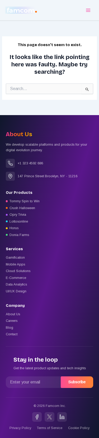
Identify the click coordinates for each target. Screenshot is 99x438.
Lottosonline (19, 221)
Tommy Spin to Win (25, 201)
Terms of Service (49, 428)
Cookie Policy (78, 428)
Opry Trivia (18, 214)
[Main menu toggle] (88, 10)
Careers (11, 321)
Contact (11, 334)
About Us (13, 314)
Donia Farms (19, 235)
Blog (9, 327)
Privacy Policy (20, 428)
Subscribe (77, 382)
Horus (14, 228)
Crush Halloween (22, 208)
